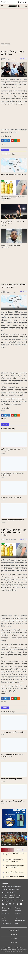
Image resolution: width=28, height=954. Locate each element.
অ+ (21, 58)
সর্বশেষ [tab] (7, 850)
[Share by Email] (18, 140)
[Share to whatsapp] (15, 140)
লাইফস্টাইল (5, 913)
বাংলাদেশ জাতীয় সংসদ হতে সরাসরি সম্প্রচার (12, 844)
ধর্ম (16, 918)
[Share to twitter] (5, 140)
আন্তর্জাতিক (18, 911)
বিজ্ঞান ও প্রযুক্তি (6, 908)
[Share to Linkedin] (8, 140)
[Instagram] (14, 904)
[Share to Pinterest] (12, 140)
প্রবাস (16, 923)
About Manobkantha (14, 930)
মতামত (4, 921)
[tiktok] (17, 904)
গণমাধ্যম (17, 913)
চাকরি (4, 918)
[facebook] (18, 2)
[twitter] (21, 2)
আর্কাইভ (8, 2)
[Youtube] (10, 904)
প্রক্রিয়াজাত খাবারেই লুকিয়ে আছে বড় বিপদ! (12, 520)
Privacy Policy (14, 942)
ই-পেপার (3, 2)
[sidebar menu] (2, 6)
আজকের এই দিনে (20, 921)
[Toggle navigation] (26, 6)
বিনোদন (17, 908)
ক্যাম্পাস (4, 911)
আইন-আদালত (5, 44)
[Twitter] (7, 904)
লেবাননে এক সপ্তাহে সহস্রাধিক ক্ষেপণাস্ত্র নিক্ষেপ (13, 174)
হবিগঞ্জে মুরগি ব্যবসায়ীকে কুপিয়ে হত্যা (11, 245)
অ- (23, 58)
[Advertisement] (14, 27)
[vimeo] (26, 2)
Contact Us (14, 934)
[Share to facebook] (2, 140)
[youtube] (23, 2)
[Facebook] (3, 904)
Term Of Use (14, 938)
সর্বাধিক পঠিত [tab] (20, 850)
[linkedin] (21, 904)
